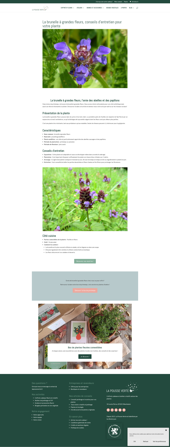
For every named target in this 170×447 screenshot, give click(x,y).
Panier (126, 1)
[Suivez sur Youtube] (120, 410)
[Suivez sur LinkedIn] (116, 410)
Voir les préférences (159, 441)
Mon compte (118, 1)
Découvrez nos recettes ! (85, 261)
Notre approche (38, 415)
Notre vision (37, 420)
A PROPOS (124, 8)
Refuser (145, 441)
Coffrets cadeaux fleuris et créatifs (46, 398)
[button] (166, 430)
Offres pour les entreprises (79, 386)
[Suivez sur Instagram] (108, 410)
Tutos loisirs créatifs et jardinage (81, 404)
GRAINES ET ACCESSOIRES (94, 8)
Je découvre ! (85, 356)
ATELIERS (79, 8)
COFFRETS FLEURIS (66, 8)
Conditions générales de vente (81, 422)
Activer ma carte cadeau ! (79, 420)
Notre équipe (37, 417)
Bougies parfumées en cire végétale (46, 405)
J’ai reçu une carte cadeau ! (104, 1)
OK (135, 441)
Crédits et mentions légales (80, 425)
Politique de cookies (77, 428)
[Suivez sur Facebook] (112, 410)
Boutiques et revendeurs (79, 389)
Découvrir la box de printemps (85, 290)
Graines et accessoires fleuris (44, 403)
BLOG (130, 8)
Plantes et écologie (77, 407)
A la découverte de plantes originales (83, 410)
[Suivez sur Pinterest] (124, 410)
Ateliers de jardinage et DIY (44, 400)
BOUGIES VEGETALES (112, 8)
